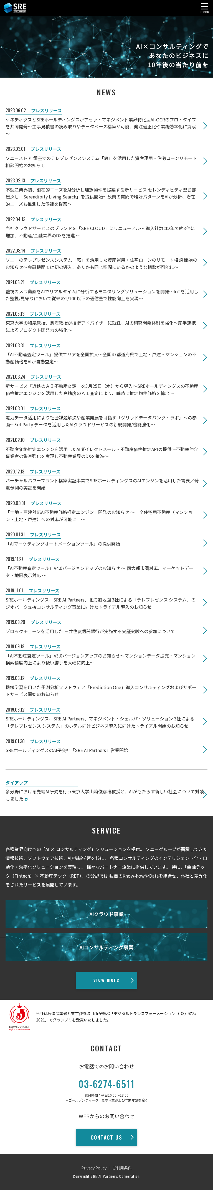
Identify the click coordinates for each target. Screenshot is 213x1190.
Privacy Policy (93, 1168)
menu (205, 12)
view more (106, 979)
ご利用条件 (122, 1168)
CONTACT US (106, 1137)
